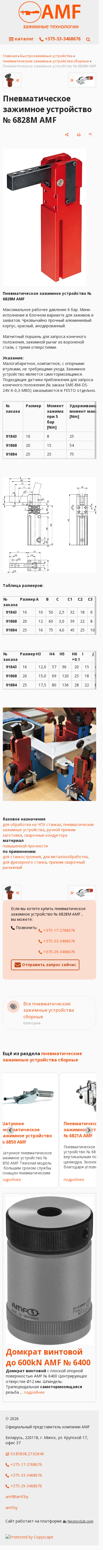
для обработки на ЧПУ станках (32, 824)
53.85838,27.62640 (27, 1453)
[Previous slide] (10, 1130)
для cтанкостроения (22, 856)
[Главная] (49, 15)
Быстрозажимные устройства (46, 55)
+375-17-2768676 (58, 930)
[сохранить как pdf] (90, 135)
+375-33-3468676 (62, 39)
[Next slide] (88, 1130)
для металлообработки (65, 856)
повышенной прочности (25, 846)
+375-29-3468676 (58, 951)
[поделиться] (66, 135)
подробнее (20, 1179)
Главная (10, 55)
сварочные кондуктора (45, 835)
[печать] (78, 135)
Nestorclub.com (80, 1521)
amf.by (11, 1507)
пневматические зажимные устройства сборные (46, 61)
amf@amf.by (16, 1496)
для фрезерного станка (25, 862)
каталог (24, 39)
